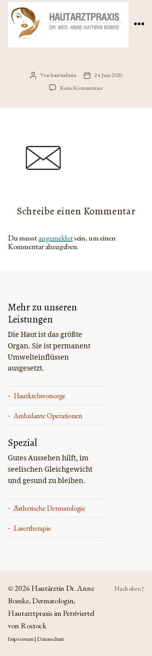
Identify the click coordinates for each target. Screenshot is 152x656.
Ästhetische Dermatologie (49, 508)
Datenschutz (50, 638)
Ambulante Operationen (48, 415)
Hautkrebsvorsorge (39, 395)
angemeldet (55, 238)
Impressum (20, 638)
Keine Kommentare (81, 87)
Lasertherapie (32, 528)
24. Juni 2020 (108, 74)
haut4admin (63, 74)
